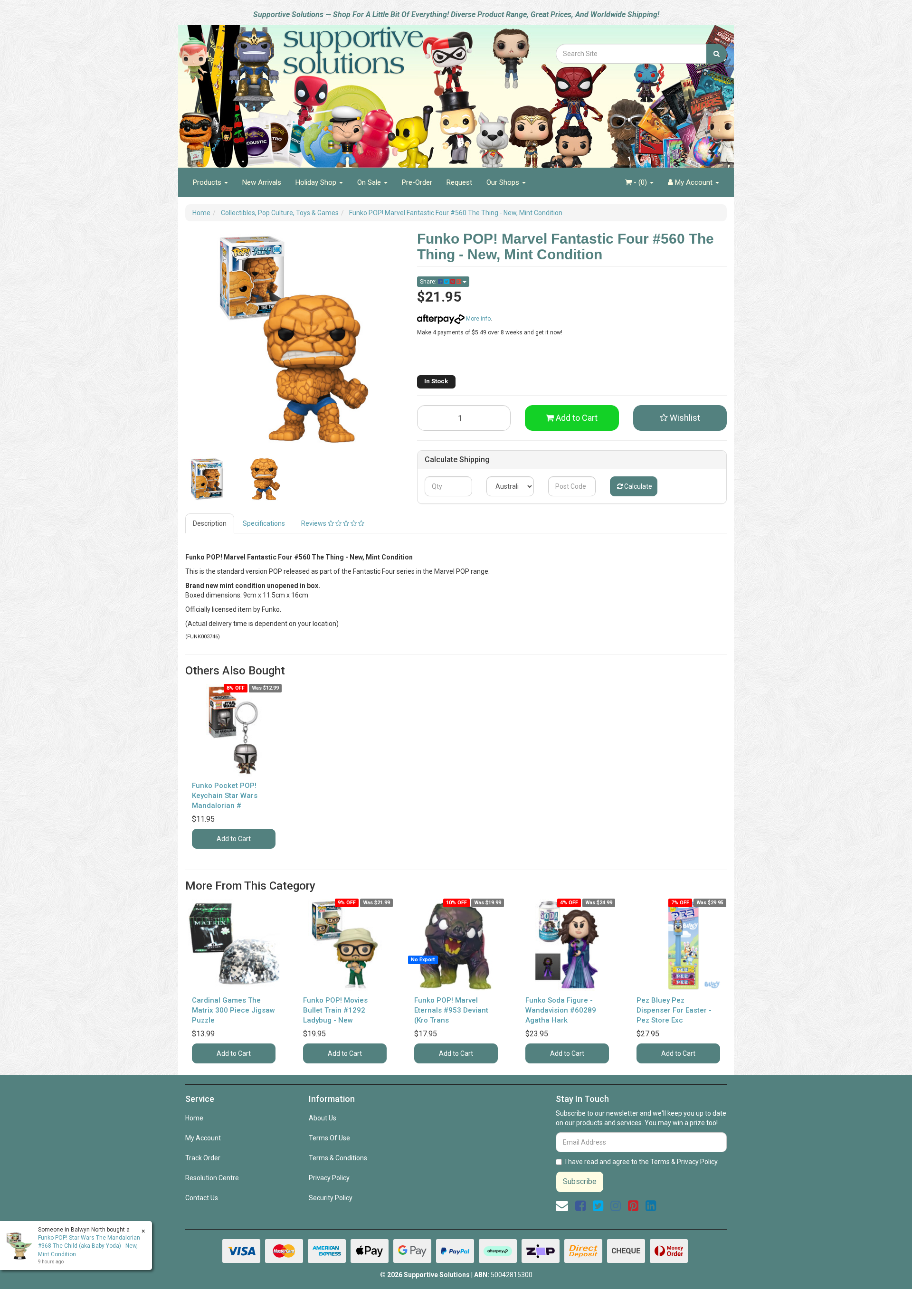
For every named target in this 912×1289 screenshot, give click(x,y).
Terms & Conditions (338, 1158)
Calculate (637, 486)
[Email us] (562, 1206)
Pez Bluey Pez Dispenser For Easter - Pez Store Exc (674, 1010)
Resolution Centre (212, 1178)
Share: (429, 281)
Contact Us (201, 1198)
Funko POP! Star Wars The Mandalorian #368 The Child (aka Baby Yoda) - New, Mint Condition (89, 1245)
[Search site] (716, 54)
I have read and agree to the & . (642, 1162)
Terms (660, 1162)
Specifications (264, 523)
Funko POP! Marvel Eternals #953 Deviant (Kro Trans (451, 1010)
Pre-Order (417, 182)
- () (640, 182)
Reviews (314, 523)
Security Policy (330, 1198)
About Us (322, 1118)
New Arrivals (261, 182)
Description (210, 523)
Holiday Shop (316, 182)
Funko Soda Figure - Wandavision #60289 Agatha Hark (560, 1010)
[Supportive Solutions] (327, 91)
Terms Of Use (329, 1138)
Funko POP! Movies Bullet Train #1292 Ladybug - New (335, 1010)
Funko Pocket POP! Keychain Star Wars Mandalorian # (224, 795)
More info (478, 318)
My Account (203, 1138)
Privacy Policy (329, 1178)
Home (194, 1118)
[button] (680, 418)
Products (208, 182)
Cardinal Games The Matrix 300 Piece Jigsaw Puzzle (233, 1010)
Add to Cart (576, 418)
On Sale (370, 182)
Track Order (202, 1158)
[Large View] (207, 479)
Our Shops (503, 182)
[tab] (210, 523)
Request (459, 182)
